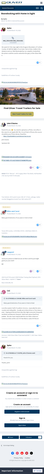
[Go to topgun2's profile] (4, 253)
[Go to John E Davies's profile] (4, 125)
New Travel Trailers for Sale (22, 114)
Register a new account (22, 412)
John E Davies (27, 353)
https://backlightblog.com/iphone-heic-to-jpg (17, 136)
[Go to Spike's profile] (4, 29)
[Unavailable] (17, 157)
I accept (38, 471)
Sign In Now (22, 425)
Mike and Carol (27, 298)
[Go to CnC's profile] (4, 292)
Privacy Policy (18, 458)
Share (11, 437)
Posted (14, 30)
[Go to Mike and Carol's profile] (4, 213)
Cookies (27, 458)
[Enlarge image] (15, 82)
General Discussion (18, 21)
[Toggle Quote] (5, 298)
